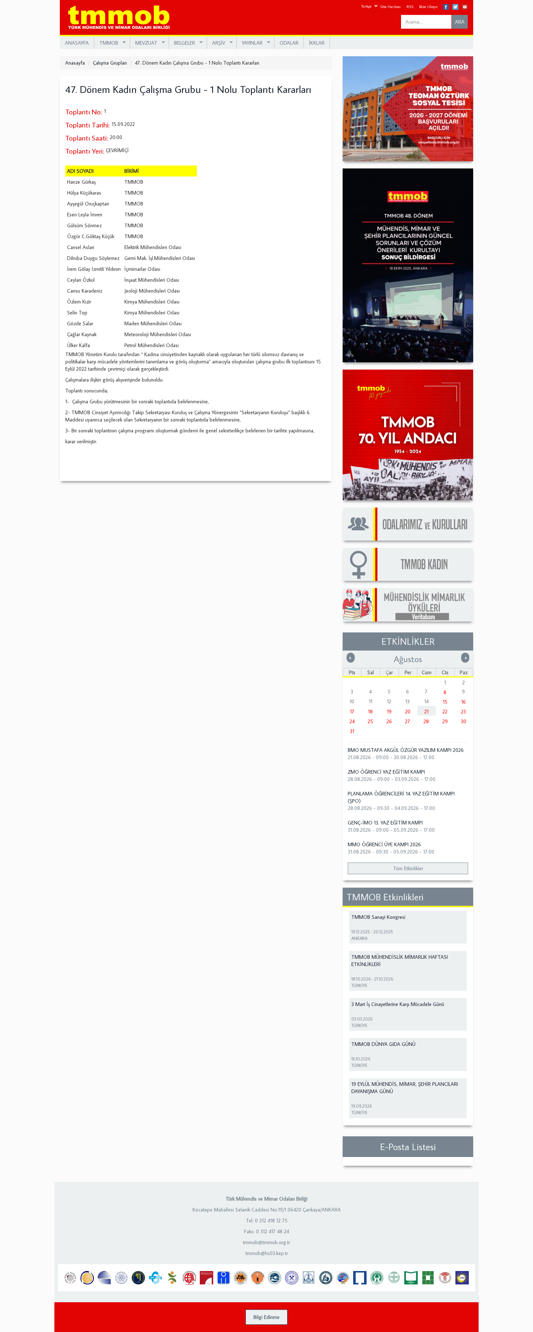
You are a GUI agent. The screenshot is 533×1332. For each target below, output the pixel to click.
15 (445, 701)
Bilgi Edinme (266, 1317)
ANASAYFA (77, 43)
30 (463, 721)
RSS (409, 6)
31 (352, 731)
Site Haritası (390, 6)
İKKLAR (317, 43)
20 (407, 711)
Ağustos (408, 658)
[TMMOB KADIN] (408, 564)
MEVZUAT (143, 43)
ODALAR (289, 43)
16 (463, 701)
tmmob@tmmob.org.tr (266, 1242)
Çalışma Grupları (110, 63)
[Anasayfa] (121, 17)
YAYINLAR (250, 43)
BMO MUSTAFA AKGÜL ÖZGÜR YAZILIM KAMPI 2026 (406, 750)
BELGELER (182, 43)
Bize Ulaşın (428, 6)
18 (370, 711)
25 (370, 721)
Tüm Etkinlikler (408, 868)
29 (445, 721)
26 (389, 721)
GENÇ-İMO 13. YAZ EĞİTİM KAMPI (385, 822)
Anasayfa (75, 63)
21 (426, 711)
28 (426, 721)
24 (352, 721)
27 (407, 721)
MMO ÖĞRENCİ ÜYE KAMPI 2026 (384, 844)
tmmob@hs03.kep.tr (266, 1253)
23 (463, 711)
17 (352, 711)
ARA (459, 22)
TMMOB (106, 43)
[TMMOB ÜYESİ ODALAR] (408, 524)
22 (444, 711)
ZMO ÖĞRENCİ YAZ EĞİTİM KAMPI (386, 772)
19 (389, 711)
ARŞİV (216, 43)
